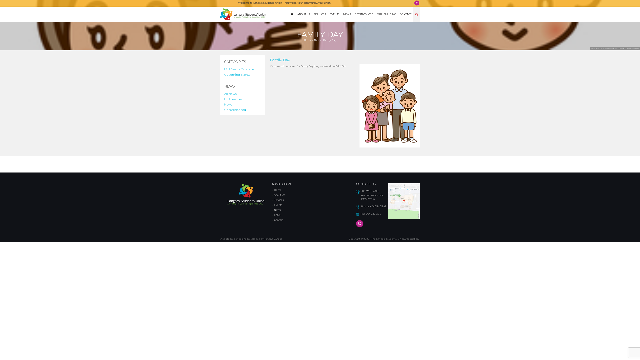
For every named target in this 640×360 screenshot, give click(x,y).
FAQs (277, 215)
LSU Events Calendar (239, 69)
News (347, 14)
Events (335, 14)
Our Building (386, 14)
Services (320, 14)
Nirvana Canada (273, 238)
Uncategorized (235, 110)
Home (292, 14)
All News (230, 94)
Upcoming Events (237, 74)
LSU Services (233, 99)
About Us (303, 14)
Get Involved (364, 14)
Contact (405, 14)
